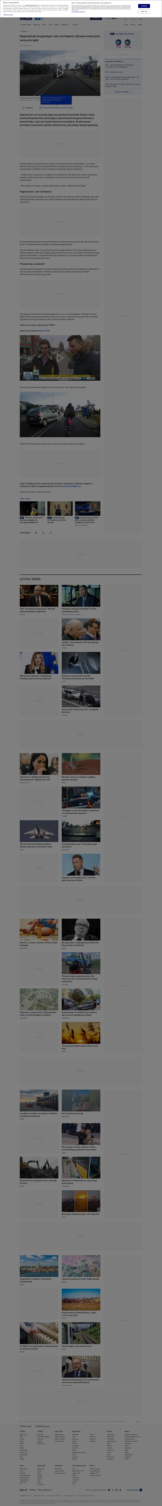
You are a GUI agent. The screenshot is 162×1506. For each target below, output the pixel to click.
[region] (81, 9)
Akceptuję (144, 6)
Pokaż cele (144, 11)
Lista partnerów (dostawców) (78, 11)
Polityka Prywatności (8, 14)
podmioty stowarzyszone (31, 5)
